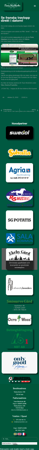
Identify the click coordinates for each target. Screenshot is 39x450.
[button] (34, 5)
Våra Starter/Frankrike (9, 85)
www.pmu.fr (17, 37)
